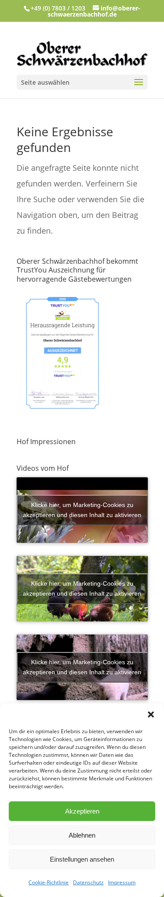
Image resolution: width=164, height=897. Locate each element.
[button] (151, 714)
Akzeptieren (82, 811)
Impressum (122, 882)
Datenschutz (88, 882)
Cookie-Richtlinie (48, 882)
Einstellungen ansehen (82, 859)
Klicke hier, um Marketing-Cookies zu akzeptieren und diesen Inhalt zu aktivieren (82, 509)
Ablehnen (82, 835)
